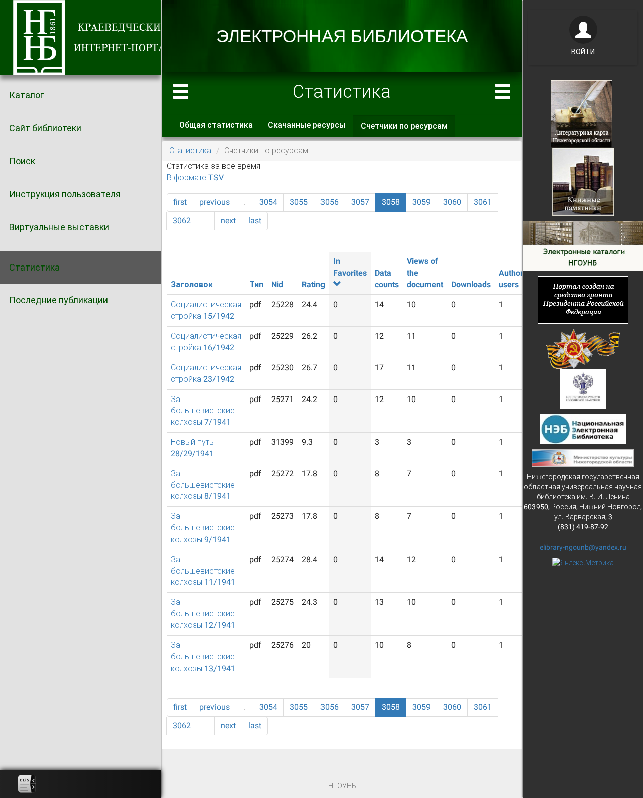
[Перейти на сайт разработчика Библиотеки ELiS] (27, 784)
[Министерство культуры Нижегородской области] (582, 457)
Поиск (22, 161)
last (254, 220)
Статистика (34, 267)
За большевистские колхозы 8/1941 (203, 485)
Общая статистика (216, 125)
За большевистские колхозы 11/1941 (203, 571)
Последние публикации (58, 300)
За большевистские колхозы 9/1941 (203, 527)
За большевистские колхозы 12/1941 (203, 613)
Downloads (471, 284)
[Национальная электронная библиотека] (583, 428)
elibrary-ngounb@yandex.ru (583, 547)
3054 (268, 202)
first (180, 202)
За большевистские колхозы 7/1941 (203, 410)
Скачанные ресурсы (307, 125)
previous (214, 202)
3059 (421, 202)
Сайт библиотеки (45, 128)
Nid (277, 284)
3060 (452, 202)
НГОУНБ (342, 786)
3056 (329, 202)
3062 (182, 220)
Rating (313, 284)
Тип (256, 284)
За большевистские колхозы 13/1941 (203, 656)
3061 (483, 202)
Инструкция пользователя (65, 194)
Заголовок (192, 284)
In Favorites (350, 267)
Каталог (26, 95)
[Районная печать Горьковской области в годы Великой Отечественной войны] (583, 348)
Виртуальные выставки (59, 227)
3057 (360, 202)
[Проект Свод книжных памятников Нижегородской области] (583, 181)
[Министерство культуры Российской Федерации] (583, 388)
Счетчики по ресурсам (408, 129)
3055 (299, 202)
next (228, 220)
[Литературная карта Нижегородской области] (581, 113)
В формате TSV (195, 177)
